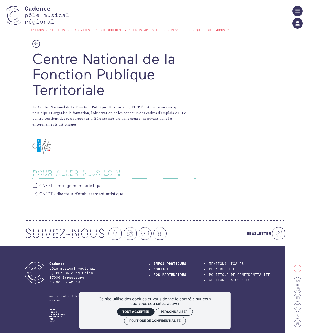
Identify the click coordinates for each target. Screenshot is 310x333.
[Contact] (297, 281)
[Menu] (297, 11)
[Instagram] (130, 233)
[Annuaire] (297, 306)
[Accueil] (47, 15)
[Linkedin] (160, 233)
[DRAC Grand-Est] (57, 314)
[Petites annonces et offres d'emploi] (297, 297)
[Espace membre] (297, 315)
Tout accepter (135, 312)
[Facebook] (115, 233)
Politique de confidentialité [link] (155, 321)
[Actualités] (297, 323)
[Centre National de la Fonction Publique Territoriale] (41, 146)
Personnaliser (174, 312)
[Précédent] (36, 44)
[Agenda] (297, 289)
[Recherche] (297, 268)
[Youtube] (145, 233)
